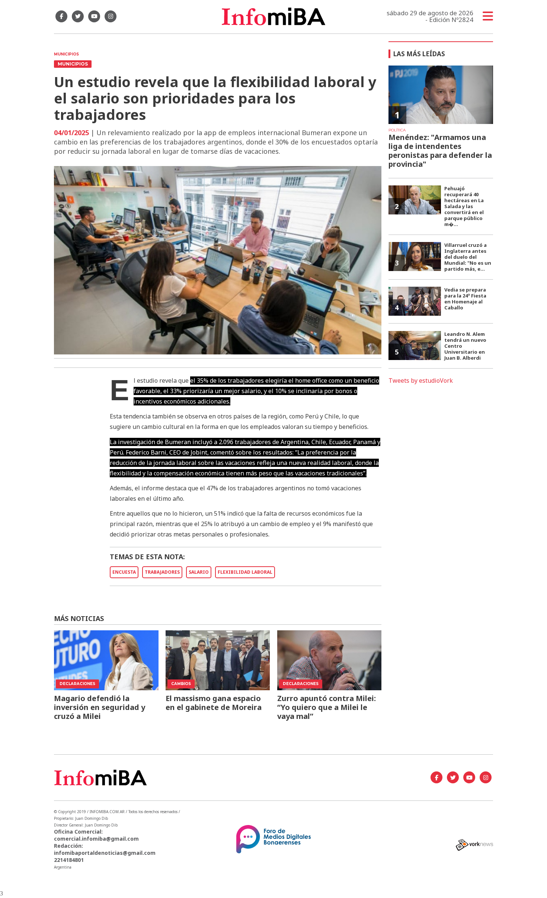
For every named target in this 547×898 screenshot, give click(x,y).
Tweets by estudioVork (420, 380)
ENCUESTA (124, 572)
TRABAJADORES (162, 572)
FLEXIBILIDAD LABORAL (245, 572)
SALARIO (199, 572)
